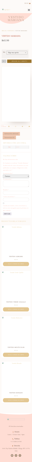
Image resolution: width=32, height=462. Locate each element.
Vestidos (11, 30)
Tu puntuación (8, 173)
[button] (9, 126)
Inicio (4, 30)
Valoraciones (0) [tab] (9, 137)
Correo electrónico (9, 196)
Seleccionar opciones (16, 264)
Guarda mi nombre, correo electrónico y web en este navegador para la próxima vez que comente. (16, 208)
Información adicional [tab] (11, 134)
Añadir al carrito (19, 61)
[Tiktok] (16, 455)
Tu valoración (7, 179)
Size (4, 52)
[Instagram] (20, 455)
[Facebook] (12, 455)
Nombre (6, 190)
